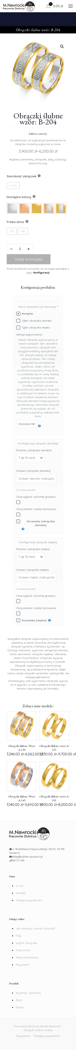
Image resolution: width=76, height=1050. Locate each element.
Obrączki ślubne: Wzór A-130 (21, 748)
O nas (19, 885)
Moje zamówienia (27, 957)
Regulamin (23, 964)
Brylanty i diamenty (28, 992)
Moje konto (23, 950)
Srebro (20, 1007)
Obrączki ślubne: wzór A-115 (54, 748)
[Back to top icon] (70, 1044)
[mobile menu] (70, 6)
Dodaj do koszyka (28, 259)
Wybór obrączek (26, 943)
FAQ (18, 935)
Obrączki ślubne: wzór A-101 (54, 798)
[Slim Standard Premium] (28, 426)
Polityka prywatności (29, 900)
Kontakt (21, 893)
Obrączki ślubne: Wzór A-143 (21, 798)
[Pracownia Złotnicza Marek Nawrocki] (19, 6)
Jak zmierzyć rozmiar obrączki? (35, 928)
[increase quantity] (28, 249)
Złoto (19, 1000)
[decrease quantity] (11, 249)
